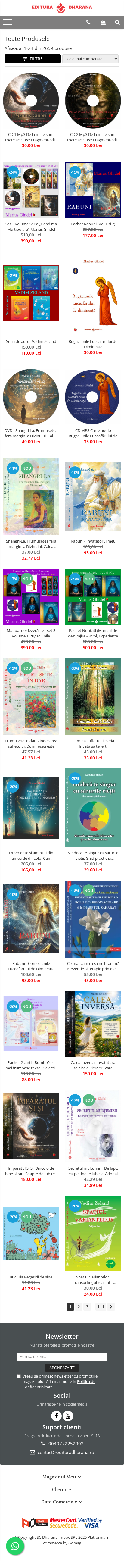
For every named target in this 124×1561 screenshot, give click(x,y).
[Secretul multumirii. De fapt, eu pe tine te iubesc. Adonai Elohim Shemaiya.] (93, 1126)
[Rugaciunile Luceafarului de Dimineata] (93, 294)
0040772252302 (65, 1444)
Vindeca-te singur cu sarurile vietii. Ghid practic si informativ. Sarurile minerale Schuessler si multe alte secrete (93, 855)
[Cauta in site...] (117, 22)
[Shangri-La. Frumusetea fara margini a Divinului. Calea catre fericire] (31, 496)
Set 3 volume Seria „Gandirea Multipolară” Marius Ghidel (31, 226)
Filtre (35, 58)
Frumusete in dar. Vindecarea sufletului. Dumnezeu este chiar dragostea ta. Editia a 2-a (31, 743)
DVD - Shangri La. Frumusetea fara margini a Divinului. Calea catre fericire (31, 433)
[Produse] (8, 23)
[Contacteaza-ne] (88, 22)
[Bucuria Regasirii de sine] (31, 1233)
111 (100, 1306)
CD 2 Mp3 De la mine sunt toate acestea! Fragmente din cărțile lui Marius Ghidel (93, 137)
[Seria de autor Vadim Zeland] (31, 293)
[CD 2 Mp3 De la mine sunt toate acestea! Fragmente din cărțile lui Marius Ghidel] (93, 101)
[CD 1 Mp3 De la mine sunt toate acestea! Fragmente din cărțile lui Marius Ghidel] (31, 101)
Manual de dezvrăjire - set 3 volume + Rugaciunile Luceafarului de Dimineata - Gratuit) (31, 633)
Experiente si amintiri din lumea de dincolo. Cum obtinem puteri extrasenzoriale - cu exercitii (31, 855)
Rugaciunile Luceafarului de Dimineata (93, 344)
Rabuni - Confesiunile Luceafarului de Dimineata (31, 966)
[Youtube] (68, 1416)
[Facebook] (56, 1416)
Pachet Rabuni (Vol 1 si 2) (93, 224)
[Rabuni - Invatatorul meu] (93, 496)
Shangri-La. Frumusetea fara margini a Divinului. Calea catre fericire (31, 543)
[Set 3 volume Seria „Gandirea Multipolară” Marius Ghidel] (31, 190)
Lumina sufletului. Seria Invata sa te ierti (93, 743)
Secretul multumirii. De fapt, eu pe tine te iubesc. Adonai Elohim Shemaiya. (93, 1170)
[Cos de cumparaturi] (103, 22)
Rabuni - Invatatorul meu (93, 541)
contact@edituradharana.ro (65, 1452)
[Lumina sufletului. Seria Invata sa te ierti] (93, 696)
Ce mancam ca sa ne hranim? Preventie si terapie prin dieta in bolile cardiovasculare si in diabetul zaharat (93, 966)
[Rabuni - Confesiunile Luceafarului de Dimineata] (31, 918)
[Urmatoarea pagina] (111, 1307)
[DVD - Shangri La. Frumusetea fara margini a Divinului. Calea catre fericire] (31, 397)
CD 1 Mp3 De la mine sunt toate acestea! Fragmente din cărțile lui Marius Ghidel (31, 137)
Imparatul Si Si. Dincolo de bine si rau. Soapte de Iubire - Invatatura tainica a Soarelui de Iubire (31, 1170)
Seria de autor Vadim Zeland (31, 341)
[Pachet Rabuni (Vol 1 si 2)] (93, 190)
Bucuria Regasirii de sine (31, 1277)
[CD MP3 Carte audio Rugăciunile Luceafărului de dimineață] (93, 397)
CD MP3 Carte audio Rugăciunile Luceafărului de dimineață (93, 433)
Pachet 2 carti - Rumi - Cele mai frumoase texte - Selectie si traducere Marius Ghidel (31, 1065)
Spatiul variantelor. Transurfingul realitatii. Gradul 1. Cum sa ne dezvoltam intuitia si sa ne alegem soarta (93, 1279)
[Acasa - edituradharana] (62, 8)
